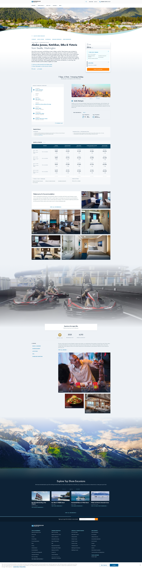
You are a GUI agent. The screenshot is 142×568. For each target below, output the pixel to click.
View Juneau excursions (76, 505)
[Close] (140, 565)
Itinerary (34, 39)
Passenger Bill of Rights (56, 547)
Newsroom (94, 545)
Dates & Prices (40, 39)
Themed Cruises (75, 545)
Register (91, 1)
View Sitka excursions (56, 505)
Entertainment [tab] (36, 348)
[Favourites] (86, 1)
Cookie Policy (16, 566)
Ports (33, 543)
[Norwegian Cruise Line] (36, 1)
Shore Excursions (67, 39)
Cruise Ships (34, 538)
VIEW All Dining (62, 349)
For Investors (94, 534)
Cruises (33, 536)
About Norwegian (95, 532)
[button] (40, 69)
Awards (93, 547)
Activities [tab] (35, 351)
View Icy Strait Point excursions (98, 505)
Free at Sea (34, 534)
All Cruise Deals (75, 532)
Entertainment (34, 547)
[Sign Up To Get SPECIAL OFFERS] (96, 519)
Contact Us (54, 552)
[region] (71, 565)
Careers (93, 543)
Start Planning (98, 69)
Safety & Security (95, 536)
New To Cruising (55, 532)
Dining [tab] (34, 343)
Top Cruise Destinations (37, 558)
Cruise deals (41, 5)
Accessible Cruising (55, 538)
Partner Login (94, 556)
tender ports (41, 135)
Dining (33, 545)
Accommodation (35, 550)
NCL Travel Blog (35, 556)
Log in (95, 1)
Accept (114, 565)
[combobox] (84, 112)
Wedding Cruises (75, 550)
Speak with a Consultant (56, 558)
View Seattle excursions (37, 507)
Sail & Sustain (94, 541)
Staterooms (48, 39)
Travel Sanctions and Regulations (98, 552)
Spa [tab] (33, 353)
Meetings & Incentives (76, 547)
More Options (104, 565)
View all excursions (70, 512)
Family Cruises (74, 538)
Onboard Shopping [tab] (38, 356)
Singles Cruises (74, 541)
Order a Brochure (55, 536)
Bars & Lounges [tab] (37, 346)
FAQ (52, 543)
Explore (33, 5)
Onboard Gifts (74, 536)
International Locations (96, 550)
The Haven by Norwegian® (37, 552)
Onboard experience (57, 39)
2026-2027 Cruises (75, 534)
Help (60, 5)
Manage (54, 5)
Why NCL (48, 5)
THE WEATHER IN (77, 112)
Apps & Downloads (55, 541)
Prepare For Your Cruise (56, 534)
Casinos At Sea (74, 543)
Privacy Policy (22, 566)
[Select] (56, 152)
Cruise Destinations (35, 541)
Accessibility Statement (96, 538)
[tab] (48, 89)
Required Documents (56, 545)
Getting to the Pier (55, 550)
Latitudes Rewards (35, 554)
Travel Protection (55, 554)
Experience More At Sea (36, 532)
